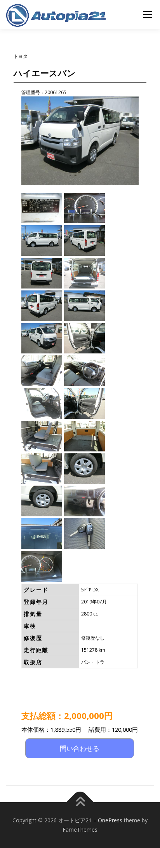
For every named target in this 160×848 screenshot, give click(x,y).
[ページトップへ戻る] (80, 802)
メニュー (147, 14)
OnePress (110, 820)
